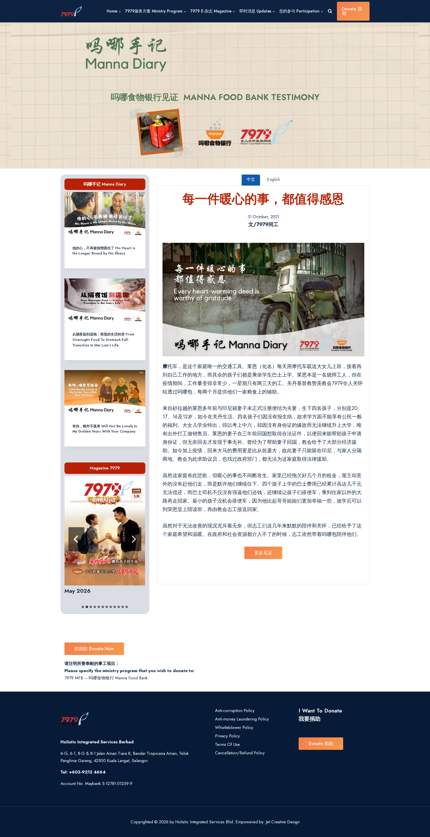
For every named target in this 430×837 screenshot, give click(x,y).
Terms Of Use (227, 744)
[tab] (83, 607)
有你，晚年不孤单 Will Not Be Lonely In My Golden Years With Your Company (104, 429)
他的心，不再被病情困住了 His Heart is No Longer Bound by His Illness (103, 251)
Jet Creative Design (283, 822)
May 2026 (77, 591)
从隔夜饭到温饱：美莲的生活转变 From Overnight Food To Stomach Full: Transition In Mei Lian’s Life (103, 339)
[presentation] (104, 215)
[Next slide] (133, 539)
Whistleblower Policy (234, 727)
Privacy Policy (227, 736)
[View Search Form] (329, 11)
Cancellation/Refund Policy (240, 753)
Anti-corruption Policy (234, 710)
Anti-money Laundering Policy (242, 719)
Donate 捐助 (352, 11)
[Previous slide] (76, 539)
